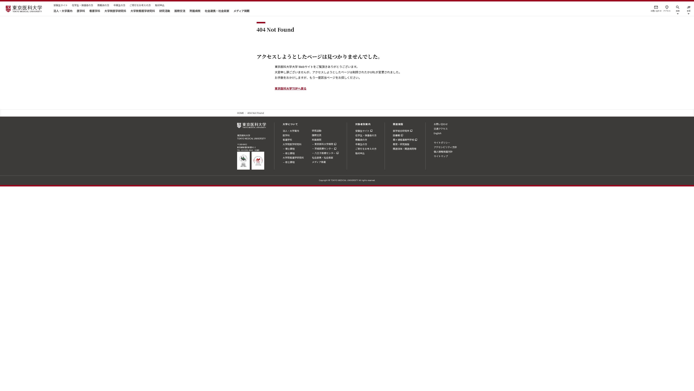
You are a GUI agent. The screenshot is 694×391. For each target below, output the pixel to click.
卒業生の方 (119, 5)
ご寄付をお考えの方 (140, 5)
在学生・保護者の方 (82, 5)
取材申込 (159, 5)
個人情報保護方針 (443, 151)
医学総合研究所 (401, 131)
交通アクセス (441, 128)
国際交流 (179, 11)
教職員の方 (103, 5)
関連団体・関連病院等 (404, 148)
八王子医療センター (325, 153)
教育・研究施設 (401, 144)
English (437, 133)
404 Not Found (255, 113)
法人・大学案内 (62, 11)
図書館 (396, 135)
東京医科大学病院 (323, 144)
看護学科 (94, 11)
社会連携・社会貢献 (217, 11)
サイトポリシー (442, 142)
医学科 (81, 11)
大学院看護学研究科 (142, 11)
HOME (240, 113)
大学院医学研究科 (115, 11)
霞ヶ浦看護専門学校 (403, 139)
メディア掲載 (242, 11)
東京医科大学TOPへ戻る (291, 88)
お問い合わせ (441, 124)
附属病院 (195, 11)
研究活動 (164, 11)
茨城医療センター (323, 148)
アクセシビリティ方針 (445, 147)
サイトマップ (441, 156)
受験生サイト (60, 5)
